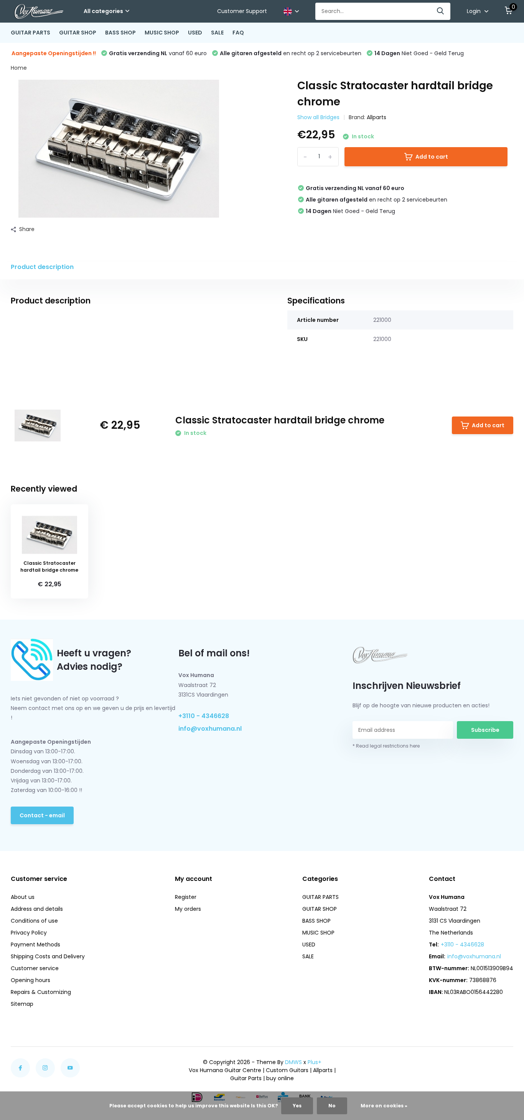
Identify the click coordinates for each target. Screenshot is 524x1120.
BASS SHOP (120, 32)
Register (185, 897)
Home (19, 68)
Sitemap (22, 1004)
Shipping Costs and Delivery (48, 956)
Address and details (37, 909)
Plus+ (314, 1062)
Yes (297, 1105)
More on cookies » (384, 1105)
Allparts (376, 117)
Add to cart (431, 157)
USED (195, 32)
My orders (188, 909)
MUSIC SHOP (162, 32)
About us (23, 897)
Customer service (35, 968)
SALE (217, 32)
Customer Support (242, 11)
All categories (103, 11)
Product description (42, 266)
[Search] (440, 11)
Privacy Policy (29, 932)
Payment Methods (35, 944)
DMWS (293, 1062)
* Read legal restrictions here (386, 746)
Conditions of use (34, 921)
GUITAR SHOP (77, 32)
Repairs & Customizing (41, 992)
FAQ (238, 32)
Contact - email (42, 815)
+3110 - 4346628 (203, 716)
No (332, 1105)
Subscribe (485, 730)
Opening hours (30, 980)
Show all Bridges (318, 117)
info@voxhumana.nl (210, 728)
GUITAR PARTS (30, 32)
